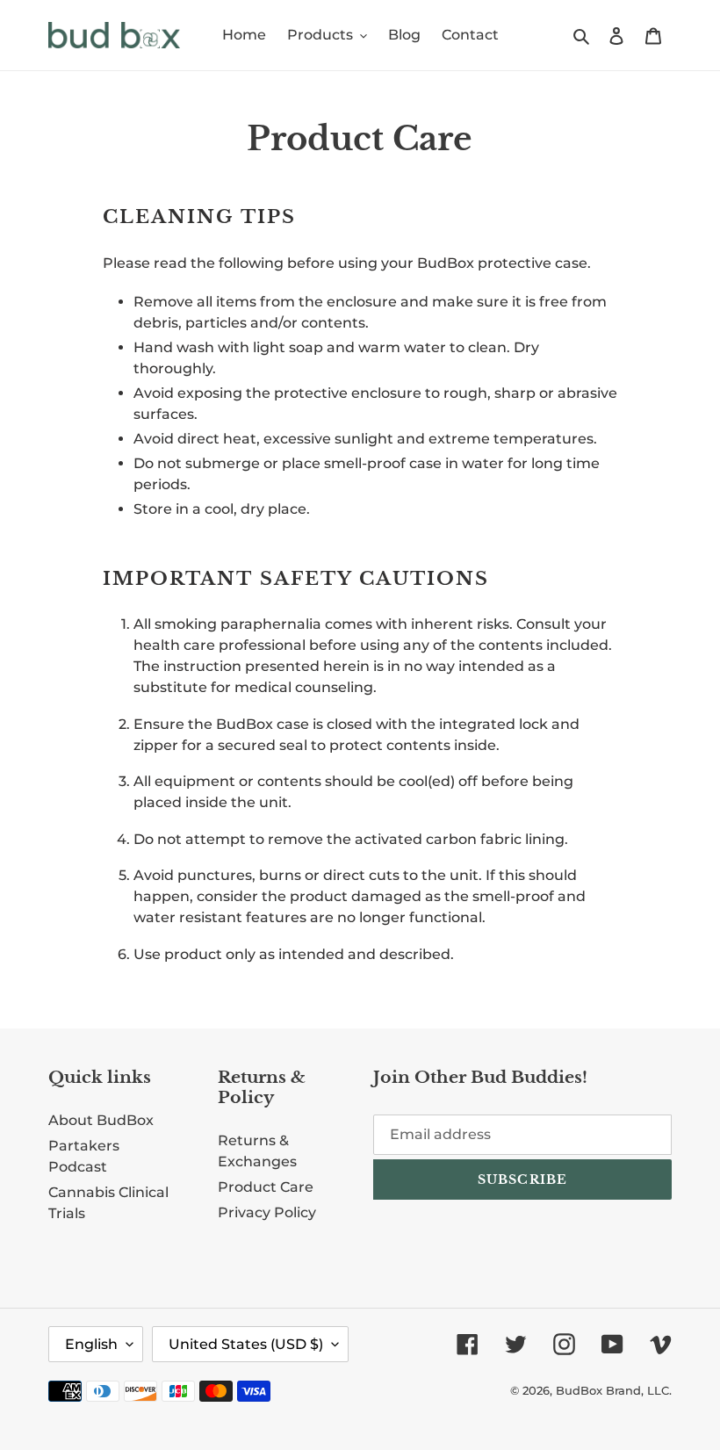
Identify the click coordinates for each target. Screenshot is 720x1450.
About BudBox (101, 1120)
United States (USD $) (246, 1344)
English (91, 1344)
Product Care (265, 1187)
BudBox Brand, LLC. (614, 1390)
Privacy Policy (267, 1212)
